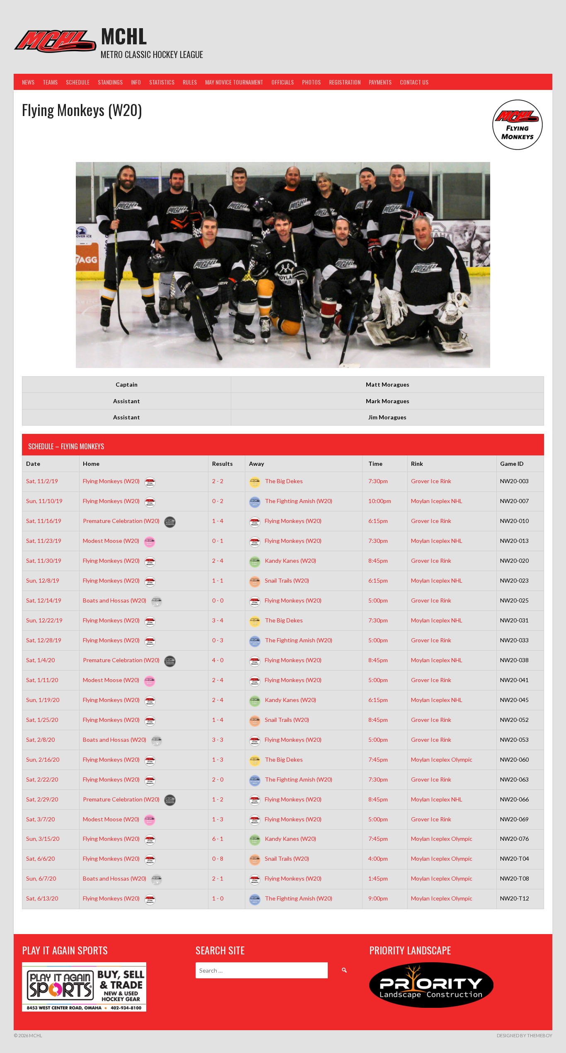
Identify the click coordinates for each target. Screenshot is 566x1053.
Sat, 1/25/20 (42, 719)
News (28, 81)
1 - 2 (217, 799)
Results (222, 463)
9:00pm (378, 898)
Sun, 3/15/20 (42, 838)
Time (375, 463)
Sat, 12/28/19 (43, 640)
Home (91, 463)
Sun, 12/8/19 (42, 580)
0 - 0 (217, 600)
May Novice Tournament (234, 81)
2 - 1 (217, 878)
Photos (311, 81)
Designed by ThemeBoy (524, 1035)
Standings (110, 81)
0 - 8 (217, 858)
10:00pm (379, 500)
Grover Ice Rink (431, 480)
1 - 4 (217, 520)
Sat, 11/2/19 (42, 480)
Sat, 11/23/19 (43, 540)
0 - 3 (217, 640)
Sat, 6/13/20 (42, 898)
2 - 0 (217, 779)
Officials (282, 81)
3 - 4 (217, 620)
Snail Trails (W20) (286, 580)
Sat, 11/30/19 (43, 560)
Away (256, 463)
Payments (380, 81)
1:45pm (378, 878)
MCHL (124, 35)
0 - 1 (217, 540)
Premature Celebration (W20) (122, 520)
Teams (50, 81)
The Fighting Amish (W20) (298, 500)
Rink (417, 463)
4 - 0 (217, 659)
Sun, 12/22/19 (44, 620)
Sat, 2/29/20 (42, 799)
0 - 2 (217, 500)
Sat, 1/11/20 (42, 679)
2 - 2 (217, 480)
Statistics (161, 81)
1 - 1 (217, 580)
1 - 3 (217, 759)
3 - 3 (217, 739)
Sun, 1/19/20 (42, 699)
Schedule (77, 81)
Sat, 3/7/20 (40, 819)
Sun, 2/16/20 (42, 759)
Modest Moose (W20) (111, 540)
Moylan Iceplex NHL (436, 500)
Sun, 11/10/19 (44, 500)
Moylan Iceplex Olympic (441, 759)
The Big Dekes (283, 480)
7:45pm (378, 759)
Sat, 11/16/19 (43, 520)
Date (33, 463)
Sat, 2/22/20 (42, 779)
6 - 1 (217, 838)
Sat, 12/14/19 (43, 600)
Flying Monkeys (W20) (112, 480)
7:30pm (378, 480)
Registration (344, 81)
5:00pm (378, 600)
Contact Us (414, 81)
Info (136, 81)
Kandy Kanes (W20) (290, 560)
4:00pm (378, 858)
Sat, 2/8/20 (40, 739)
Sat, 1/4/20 (40, 659)
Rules (190, 81)
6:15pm (378, 520)
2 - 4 (217, 560)
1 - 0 (217, 898)
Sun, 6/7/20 (41, 878)
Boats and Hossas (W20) (115, 600)
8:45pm (378, 560)
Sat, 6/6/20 (40, 858)
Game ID (512, 463)
